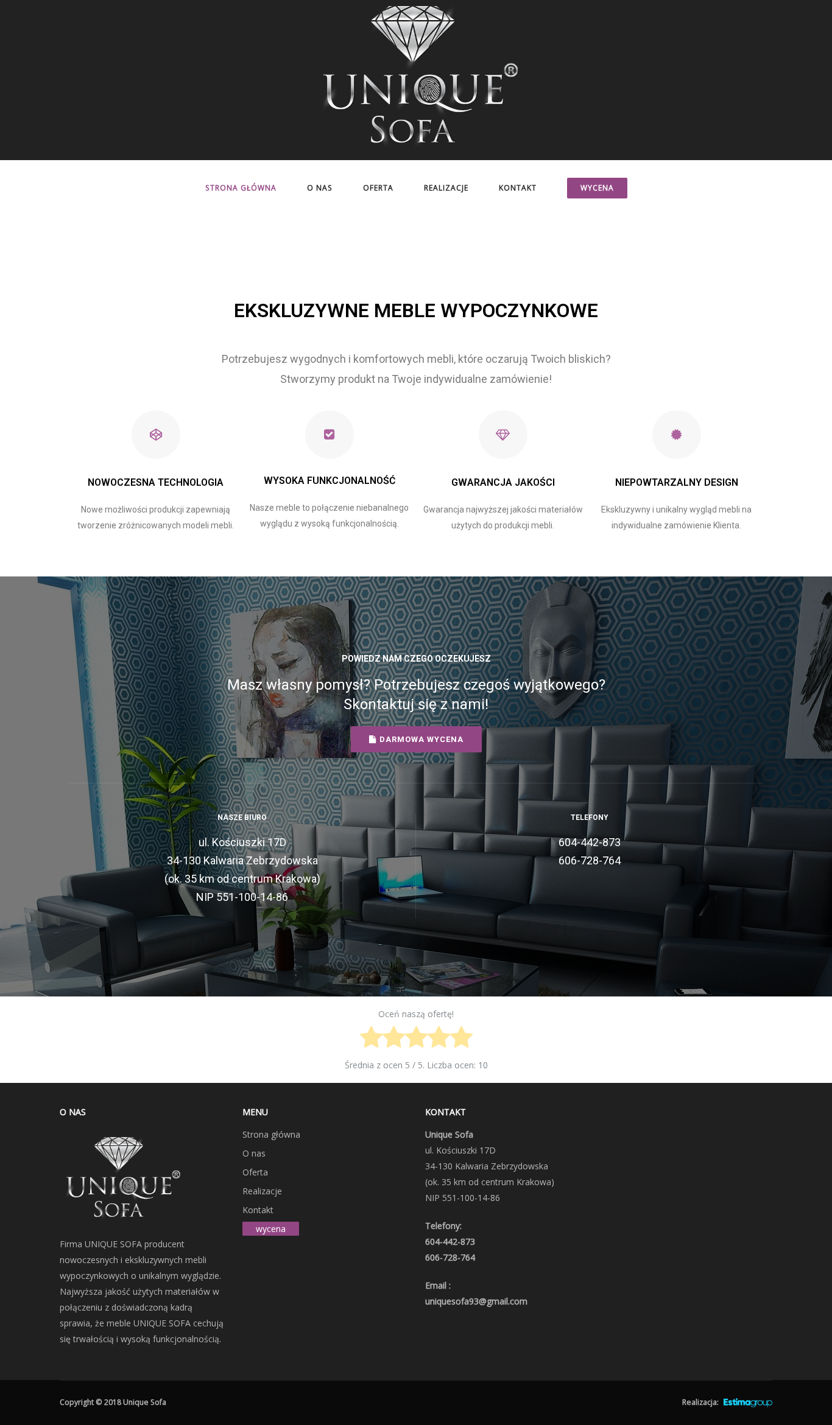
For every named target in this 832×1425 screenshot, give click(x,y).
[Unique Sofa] (416, 79)
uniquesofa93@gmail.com (476, 1301)
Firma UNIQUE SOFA (101, 1244)
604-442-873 (590, 842)
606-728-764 (590, 860)
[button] (416, 739)
